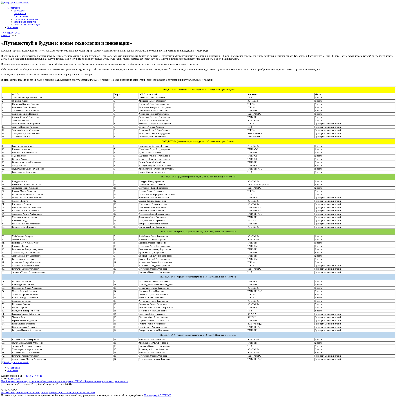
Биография (19, 10)
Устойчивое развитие (25, 21)
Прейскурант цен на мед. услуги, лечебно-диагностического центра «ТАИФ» (42, 381)
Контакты (12, 27)
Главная (5, 35)
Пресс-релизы (21, 16)
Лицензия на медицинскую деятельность (106, 381)
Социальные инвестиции (27, 24)
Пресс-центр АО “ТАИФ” (157, 395)
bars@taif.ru (14, 378)
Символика (20, 13)
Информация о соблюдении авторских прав (72, 392)
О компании (13, 8)
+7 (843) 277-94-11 (10, 32)
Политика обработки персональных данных (24, 392)
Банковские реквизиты (26, 19)
